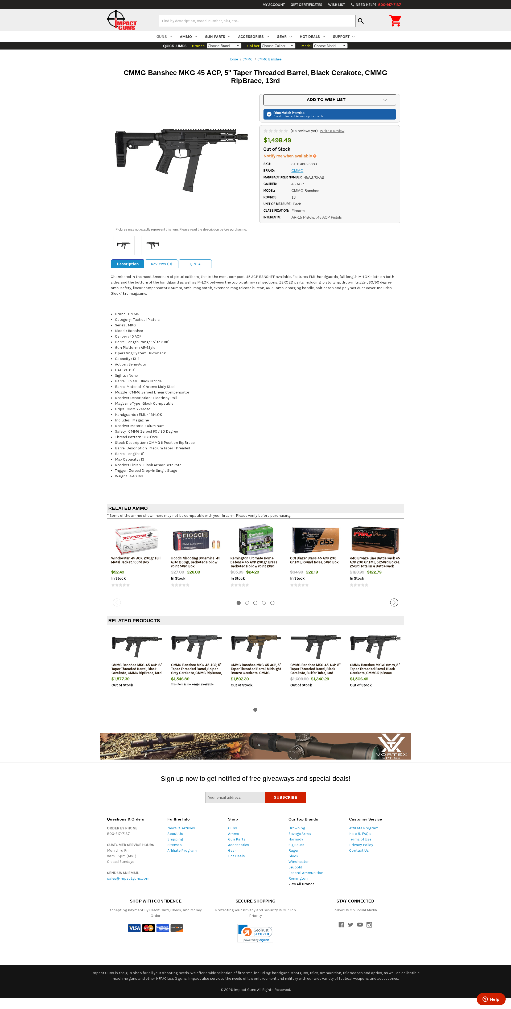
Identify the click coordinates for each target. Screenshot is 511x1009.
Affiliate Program (182, 850)
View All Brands (302, 884)
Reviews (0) (161, 263)
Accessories (251, 36)
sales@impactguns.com (128, 878)
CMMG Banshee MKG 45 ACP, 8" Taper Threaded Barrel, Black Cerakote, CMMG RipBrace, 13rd (137, 669)
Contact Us (359, 850)
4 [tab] (264, 603)
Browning (297, 828)
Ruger (294, 850)
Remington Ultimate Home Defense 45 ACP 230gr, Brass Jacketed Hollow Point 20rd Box (253, 564)
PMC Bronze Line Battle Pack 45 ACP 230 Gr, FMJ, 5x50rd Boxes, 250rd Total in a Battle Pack (375, 562)
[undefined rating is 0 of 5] (276, 131)
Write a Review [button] (332, 131)
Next (394, 602)
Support (341, 36)
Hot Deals (310, 36)
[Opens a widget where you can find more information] (491, 999)
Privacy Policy (361, 845)
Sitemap (174, 845)
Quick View (137, 540)
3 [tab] (255, 603)
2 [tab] (247, 603)
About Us (175, 833)
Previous (117, 602)
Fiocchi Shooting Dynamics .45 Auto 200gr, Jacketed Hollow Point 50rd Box (195, 562)
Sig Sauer (296, 845)
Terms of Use (360, 839)
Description (128, 263)
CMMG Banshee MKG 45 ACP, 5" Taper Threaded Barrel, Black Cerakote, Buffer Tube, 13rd (315, 669)
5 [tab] (272, 603)
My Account (273, 4)
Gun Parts (215, 36)
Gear (282, 36)
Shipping (175, 839)
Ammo (186, 36)
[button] (255, 933)
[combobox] (257, 21)
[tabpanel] (137, 559)
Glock (293, 856)
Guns (161, 36)
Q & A (195, 263)
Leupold (295, 867)
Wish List (336, 4)
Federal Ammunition (306, 873)
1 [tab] (239, 603)
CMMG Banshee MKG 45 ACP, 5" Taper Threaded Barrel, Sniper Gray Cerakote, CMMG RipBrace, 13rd (196, 671)
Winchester (299, 861)
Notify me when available (288, 155)
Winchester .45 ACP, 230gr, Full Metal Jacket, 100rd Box (135, 560)
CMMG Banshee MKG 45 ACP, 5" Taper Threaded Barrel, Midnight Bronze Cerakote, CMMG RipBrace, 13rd (256, 671)
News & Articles (181, 828)
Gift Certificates (306, 4)
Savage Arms (300, 833)
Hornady (296, 839)
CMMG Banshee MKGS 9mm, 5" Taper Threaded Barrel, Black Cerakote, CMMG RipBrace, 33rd (375, 671)
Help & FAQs (360, 833)
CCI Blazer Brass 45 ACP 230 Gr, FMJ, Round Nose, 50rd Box (314, 560)
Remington (298, 878)
